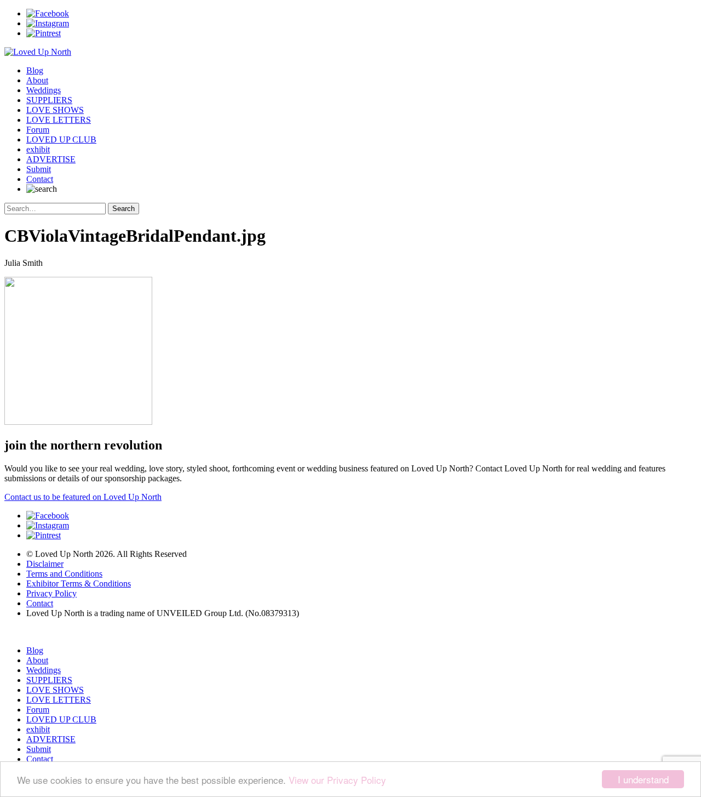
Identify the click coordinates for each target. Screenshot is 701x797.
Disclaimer (45, 563)
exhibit (38, 149)
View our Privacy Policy (337, 780)
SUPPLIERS (49, 100)
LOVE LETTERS (58, 119)
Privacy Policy (51, 593)
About (37, 80)
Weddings (43, 90)
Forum (37, 129)
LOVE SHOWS (55, 110)
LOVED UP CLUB (61, 139)
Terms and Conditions (64, 573)
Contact (39, 179)
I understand (643, 779)
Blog (34, 70)
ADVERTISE (51, 159)
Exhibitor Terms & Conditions (78, 583)
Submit (38, 169)
